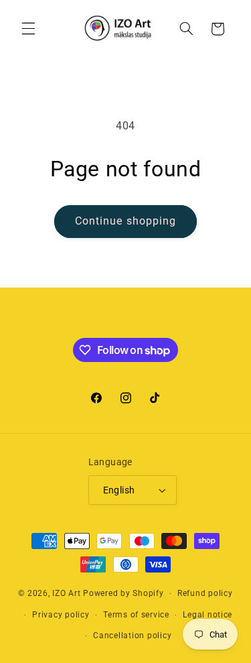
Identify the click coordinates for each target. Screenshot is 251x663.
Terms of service (136, 614)
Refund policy (205, 593)
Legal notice (207, 614)
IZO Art (66, 593)
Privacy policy (60, 614)
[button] (28, 28)
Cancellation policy (132, 635)
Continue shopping (125, 221)
